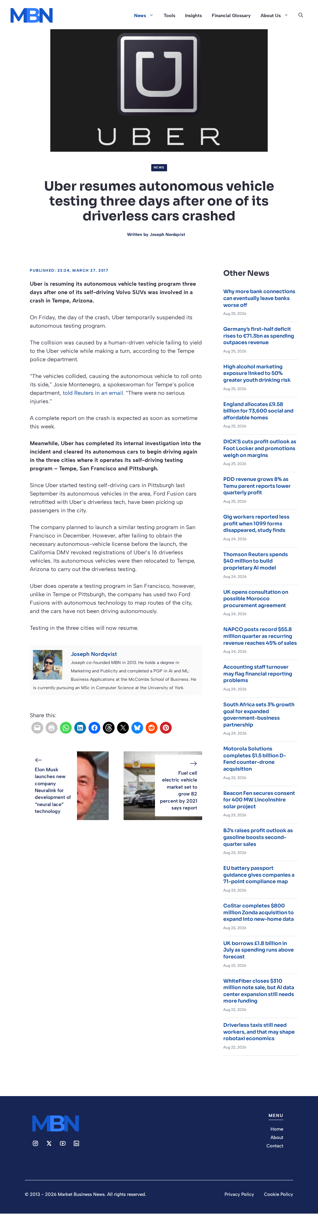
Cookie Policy (278, 1194)
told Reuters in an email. (93, 393)
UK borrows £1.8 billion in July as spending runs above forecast (258, 950)
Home (276, 1129)
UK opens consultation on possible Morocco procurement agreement (255, 599)
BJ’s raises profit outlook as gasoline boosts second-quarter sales (258, 837)
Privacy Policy (239, 1194)
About (276, 1137)
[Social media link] (35, 1143)
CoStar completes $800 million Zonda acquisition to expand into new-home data (258, 912)
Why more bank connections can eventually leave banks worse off (259, 298)
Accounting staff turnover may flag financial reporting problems (257, 674)
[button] (300, 15)
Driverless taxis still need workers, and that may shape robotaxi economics (259, 1032)
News (140, 15)
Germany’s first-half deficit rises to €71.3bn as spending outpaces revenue (258, 336)
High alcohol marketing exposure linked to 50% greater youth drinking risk (257, 373)
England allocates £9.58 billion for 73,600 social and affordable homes (258, 411)
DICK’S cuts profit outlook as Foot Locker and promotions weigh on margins (259, 448)
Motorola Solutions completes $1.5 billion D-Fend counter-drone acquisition (254, 758)
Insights (193, 15)
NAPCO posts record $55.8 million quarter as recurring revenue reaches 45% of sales (260, 636)
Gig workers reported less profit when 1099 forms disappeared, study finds (256, 523)
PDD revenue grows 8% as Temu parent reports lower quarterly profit (257, 486)
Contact (274, 1146)
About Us (271, 15)
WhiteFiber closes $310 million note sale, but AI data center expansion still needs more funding (258, 991)
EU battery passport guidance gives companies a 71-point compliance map (258, 875)
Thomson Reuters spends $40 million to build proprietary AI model (255, 561)
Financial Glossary (231, 15)
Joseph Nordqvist (167, 234)
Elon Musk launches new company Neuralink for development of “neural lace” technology (53, 790)
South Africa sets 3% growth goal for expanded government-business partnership (258, 714)
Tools (169, 15)
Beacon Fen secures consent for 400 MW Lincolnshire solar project (259, 800)
